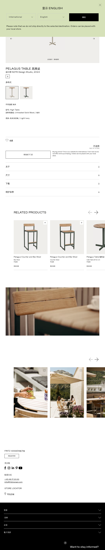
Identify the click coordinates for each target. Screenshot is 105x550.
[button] (84, 547)
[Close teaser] (65, 543)
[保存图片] (44, 370)
